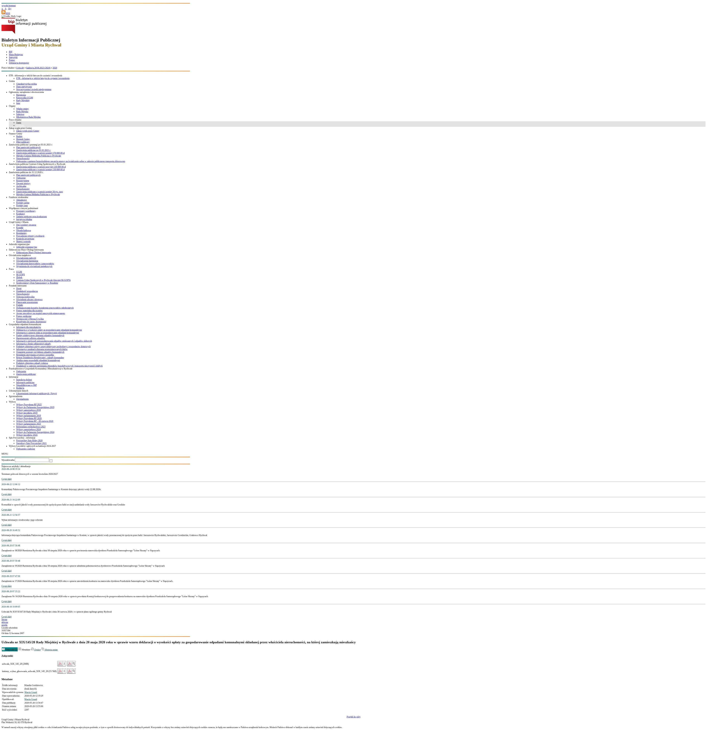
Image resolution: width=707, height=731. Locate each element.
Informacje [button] (13, 377)
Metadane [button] (25, 649)
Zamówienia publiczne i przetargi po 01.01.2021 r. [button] (30, 144)
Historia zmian (51, 649)
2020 (55, 68)
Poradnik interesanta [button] (18, 285)
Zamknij (694, 6)
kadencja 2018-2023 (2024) (38, 68)
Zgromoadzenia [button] (15, 396)
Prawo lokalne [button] (15, 120)
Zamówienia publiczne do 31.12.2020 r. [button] (26, 172)
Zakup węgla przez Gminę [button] (20, 128)
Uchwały (20, 68)
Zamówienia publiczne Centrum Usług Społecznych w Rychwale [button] (37, 164)
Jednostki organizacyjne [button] (19, 244)
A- (2, 9)
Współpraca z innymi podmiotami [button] (23, 208)
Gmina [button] (12, 81)
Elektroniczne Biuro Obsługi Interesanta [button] (26, 249)
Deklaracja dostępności (19, 63)
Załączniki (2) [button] (11, 649)
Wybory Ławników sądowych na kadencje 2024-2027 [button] (32, 446)
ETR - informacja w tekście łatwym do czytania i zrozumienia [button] (35, 75)
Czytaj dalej (6, 479)
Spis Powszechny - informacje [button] (22, 437)
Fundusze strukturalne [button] (18, 197)
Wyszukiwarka (7, 460)
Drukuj (37, 649)
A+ (9, 8)
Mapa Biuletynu (16, 54)
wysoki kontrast (9, 5)
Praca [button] (11, 269)
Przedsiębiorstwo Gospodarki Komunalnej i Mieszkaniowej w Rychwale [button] (40, 368)
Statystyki (13, 57)
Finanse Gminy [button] (15, 133)
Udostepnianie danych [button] (18, 390)
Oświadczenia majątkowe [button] (20, 255)
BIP (10, 52)
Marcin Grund (30, 692)
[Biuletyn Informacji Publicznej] (23, 33)
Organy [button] (12, 106)
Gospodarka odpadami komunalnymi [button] (25, 324)
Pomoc (12, 60)
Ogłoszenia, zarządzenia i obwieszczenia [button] (26, 92)
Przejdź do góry (353, 717)
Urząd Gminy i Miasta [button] (18, 222)
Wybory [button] (12, 402)
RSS (8, 13)
